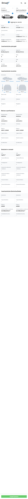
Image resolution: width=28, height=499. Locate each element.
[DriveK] (5, 3)
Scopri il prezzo (14, 496)
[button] (21, 36)
